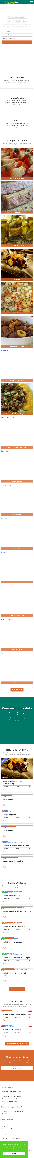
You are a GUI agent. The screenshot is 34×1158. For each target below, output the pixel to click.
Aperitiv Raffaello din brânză (10, 1101)
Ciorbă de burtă (8, 799)
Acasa (3, 1124)
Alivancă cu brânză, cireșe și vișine (16, 846)
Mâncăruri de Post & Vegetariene (17, 414)
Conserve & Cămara (17, 246)
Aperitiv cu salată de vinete (9, 1099)
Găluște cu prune (9, 815)
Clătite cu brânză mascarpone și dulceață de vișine (15, 783)
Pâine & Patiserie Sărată (17, 447)
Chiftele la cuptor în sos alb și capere (17, 958)
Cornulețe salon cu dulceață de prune (17, 1014)
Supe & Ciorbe (17, 649)
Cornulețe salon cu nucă (12, 1030)
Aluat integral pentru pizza (13, 861)
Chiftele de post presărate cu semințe (17, 911)
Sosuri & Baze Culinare (17, 615)
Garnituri (17, 313)
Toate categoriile (17, 689)
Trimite (17, 1073)
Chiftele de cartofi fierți (11, 896)
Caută (17, 42)
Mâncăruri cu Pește (17, 380)
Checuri (17, 212)
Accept (14, 1153)
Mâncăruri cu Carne (17, 346)
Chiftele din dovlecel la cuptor (14, 927)
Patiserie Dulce (17, 515)
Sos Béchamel (8, 830)
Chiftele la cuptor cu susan (13, 942)
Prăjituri (17, 548)
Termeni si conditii (7, 1128)
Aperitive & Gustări (17, 178)
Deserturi (17, 279)
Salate (17, 582)
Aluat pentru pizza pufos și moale (11, 1096)
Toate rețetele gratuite (17, 989)
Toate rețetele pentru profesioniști (17, 1043)
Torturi (17, 683)
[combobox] (17, 35)
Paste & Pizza (17, 481)
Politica (4, 1126)
